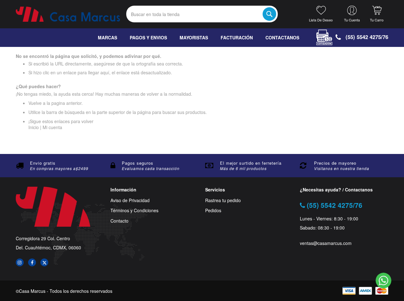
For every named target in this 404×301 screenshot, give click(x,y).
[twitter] (44, 262)
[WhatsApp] (383, 280)
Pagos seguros (137, 163)
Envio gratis (43, 163)
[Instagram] (20, 262)
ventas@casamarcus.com (326, 243)
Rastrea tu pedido (223, 200)
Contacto (119, 221)
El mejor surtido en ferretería (251, 163)
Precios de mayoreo (335, 163)
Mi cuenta (52, 127)
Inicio (33, 127)
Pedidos (213, 210)
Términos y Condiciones (134, 210)
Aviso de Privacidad (130, 200)
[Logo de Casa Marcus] (68, 14)
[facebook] (32, 262)
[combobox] (202, 14)
